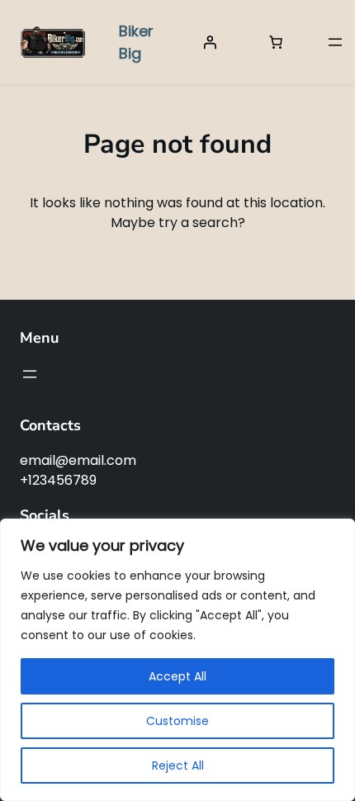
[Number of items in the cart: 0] (275, 42)
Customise (177, 721)
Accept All (177, 676)
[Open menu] (335, 42)
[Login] (209, 42)
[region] (177, 660)
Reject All (178, 765)
